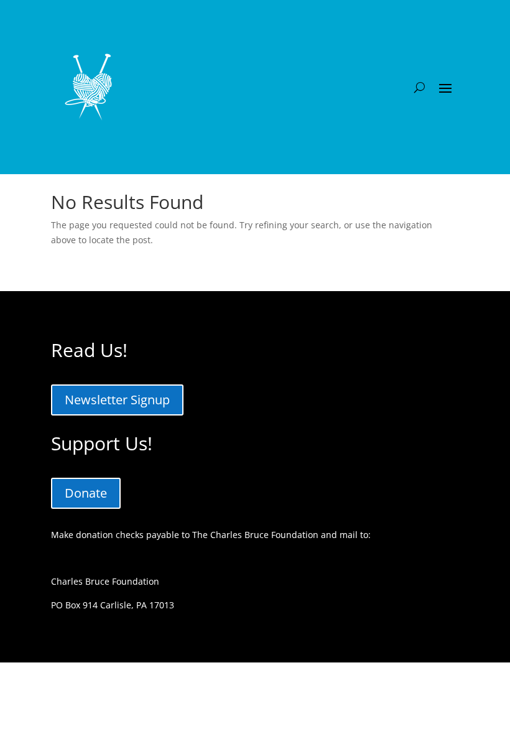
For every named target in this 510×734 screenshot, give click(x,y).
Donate (86, 493)
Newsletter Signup (117, 399)
